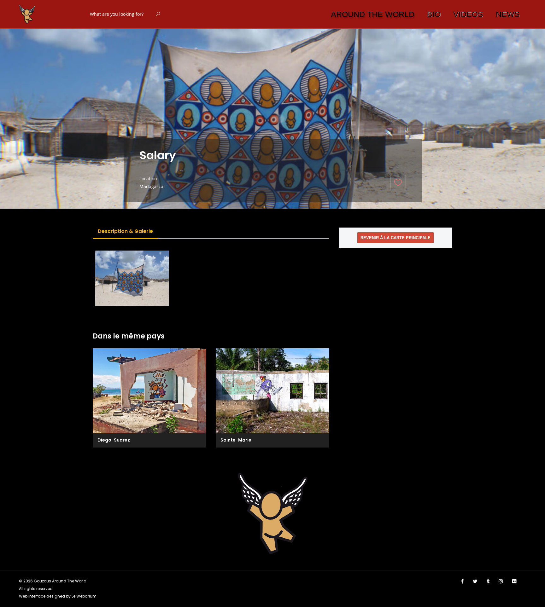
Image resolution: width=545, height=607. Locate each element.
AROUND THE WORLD (372, 14)
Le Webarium (84, 596)
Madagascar (152, 186)
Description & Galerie (125, 231)
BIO (434, 14)
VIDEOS (468, 14)
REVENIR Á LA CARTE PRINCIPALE (395, 237)
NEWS (508, 14)
